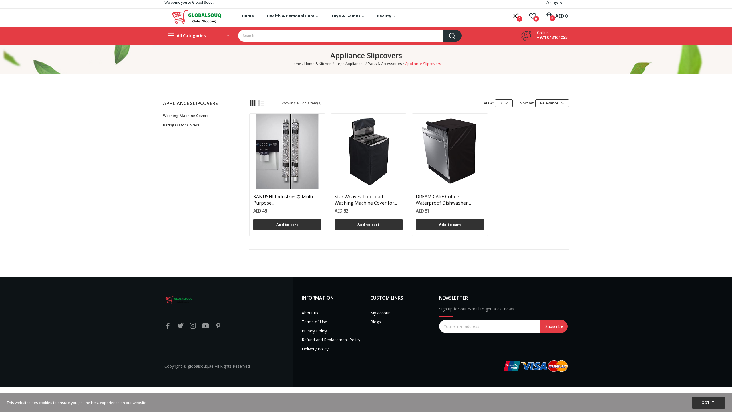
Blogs (375, 321)
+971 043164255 (552, 37)
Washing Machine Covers (185, 115)
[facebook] (167, 326)
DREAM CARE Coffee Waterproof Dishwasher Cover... (442, 199)
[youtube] (205, 326)
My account (381, 313)
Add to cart (287, 224)
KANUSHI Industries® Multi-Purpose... (284, 199)
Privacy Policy (314, 331)
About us (310, 313)
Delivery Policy (315, 349)
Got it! (708, 402)
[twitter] (180, 326)
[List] (262, 103)
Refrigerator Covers (181, 125)
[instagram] (193, 326)
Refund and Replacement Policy (331, 339)
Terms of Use (314, 321)
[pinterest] (218, 326)
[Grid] (252, 103)
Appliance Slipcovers (190, 103)
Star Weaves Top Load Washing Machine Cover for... (366, 199)
